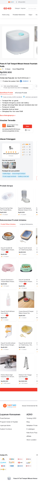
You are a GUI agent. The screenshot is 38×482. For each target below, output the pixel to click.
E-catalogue (31, 429)
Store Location (31, 440)
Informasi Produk (21, 93)
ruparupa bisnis (5, 425)
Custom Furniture (6, 429)
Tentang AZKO (31, 418)
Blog (28, 422)
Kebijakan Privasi (32, 425)
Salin (27, 126)
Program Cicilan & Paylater (9, 422)
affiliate (29, 436)
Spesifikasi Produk (6, 93)
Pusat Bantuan (5, 418)
